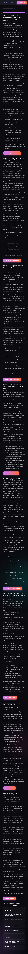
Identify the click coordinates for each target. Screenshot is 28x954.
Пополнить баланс (9, 788)
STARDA (4, 2)
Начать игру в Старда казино (12, 153)
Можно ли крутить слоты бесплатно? (11, 925)
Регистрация (22, 2)
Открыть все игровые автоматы (12, 588)
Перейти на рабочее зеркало (12, 260)
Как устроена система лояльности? (10, 947)
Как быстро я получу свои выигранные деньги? (11, 931)
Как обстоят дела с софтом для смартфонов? (13, 909)
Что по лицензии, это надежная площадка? (13, 936)
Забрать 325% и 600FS (10, 697)
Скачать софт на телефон (11, 473)
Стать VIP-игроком (9, 898)
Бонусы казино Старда (9, 8)
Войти (12, 2)
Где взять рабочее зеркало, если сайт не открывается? (13, 920)
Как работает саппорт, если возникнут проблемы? (12, 942)
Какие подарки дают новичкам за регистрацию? (13, 915)
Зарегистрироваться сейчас (12, 379)
